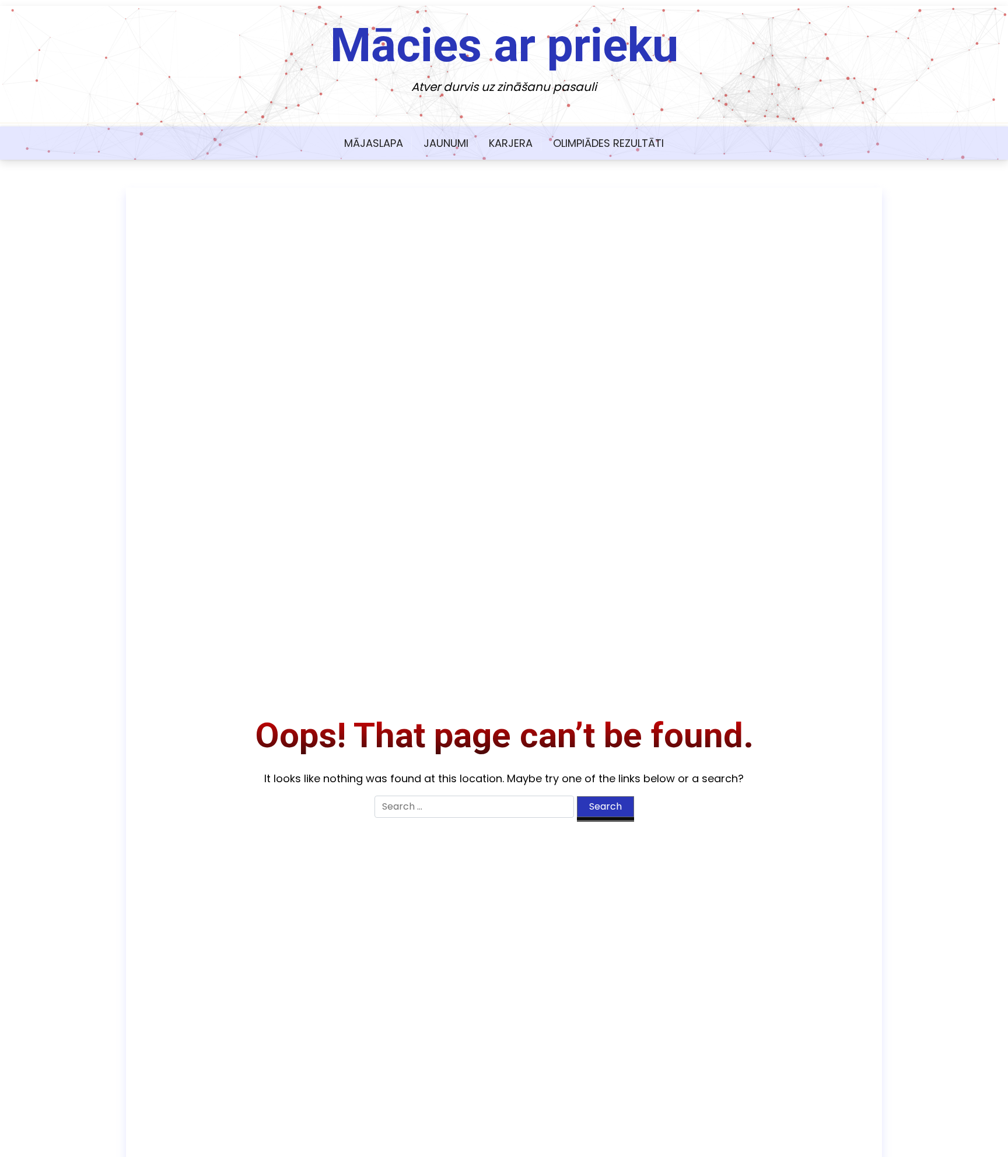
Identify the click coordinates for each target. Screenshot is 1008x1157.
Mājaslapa (373, 143)
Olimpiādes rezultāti (608, 143)
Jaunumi (446, 143)
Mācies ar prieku (504, 45)
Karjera (511, 143)
